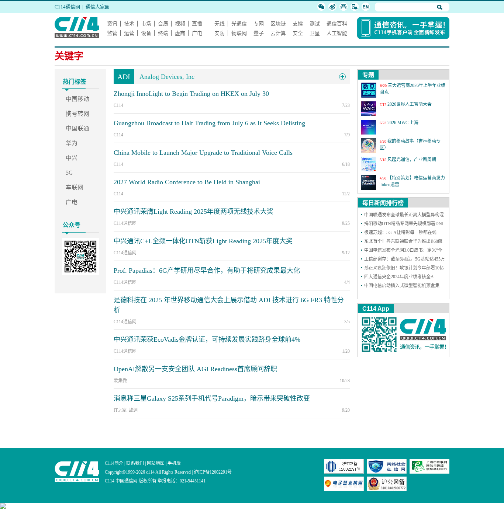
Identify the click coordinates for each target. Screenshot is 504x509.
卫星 (315, 33)
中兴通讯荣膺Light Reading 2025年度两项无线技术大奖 (193, 211)
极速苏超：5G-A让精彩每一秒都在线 (400, 232)
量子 (258, 33)
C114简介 (114, 463)
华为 (71, 143)
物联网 (239, 33)
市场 (146, 24)
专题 (368, 75)
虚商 (180, 33)
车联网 (74, 187)
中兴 (71, 158)
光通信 (239, 24)
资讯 (112, 24)
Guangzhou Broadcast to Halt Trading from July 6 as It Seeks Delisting (209, 123)
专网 (258, 24)
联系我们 (135, 463)
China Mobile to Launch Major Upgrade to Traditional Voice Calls (203, 152)
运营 (129, 33)
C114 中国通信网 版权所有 (130, 481)
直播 (197, 24)
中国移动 (77, 99)
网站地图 (156, 463)
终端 (163, 33)
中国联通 (77, 128)
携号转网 (77, 114)
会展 (163, 24)
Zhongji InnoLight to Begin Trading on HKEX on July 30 (191, 93)
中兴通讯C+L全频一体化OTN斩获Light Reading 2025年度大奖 (203, 241)
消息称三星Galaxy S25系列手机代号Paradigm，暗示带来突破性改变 (212, 398)
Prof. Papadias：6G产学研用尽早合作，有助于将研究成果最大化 (207, 270)
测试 (315, 24)
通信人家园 (98, 7)
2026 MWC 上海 (402, 122)
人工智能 (337, 33)
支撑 (298, 24)
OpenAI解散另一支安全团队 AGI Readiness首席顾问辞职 (195, 369)
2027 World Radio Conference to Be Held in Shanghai (187, 182)
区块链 (278, 24)
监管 (112, 33)
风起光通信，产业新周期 (411, 159)
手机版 (174, 463)
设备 (146, 33)
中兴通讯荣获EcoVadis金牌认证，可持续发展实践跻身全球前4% (207, 339)
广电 (197, 33)
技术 (129, 24)
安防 (219, 33)
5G (69, 173)
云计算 (278, 33)
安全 (298, 33)
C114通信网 (67, 7)
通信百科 (337, 24)
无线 (219, 24)
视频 (180, 24)
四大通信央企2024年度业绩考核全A (399, 276)
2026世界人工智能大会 (409, 104)
